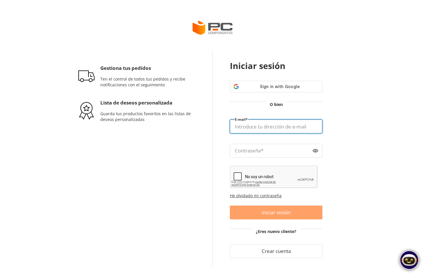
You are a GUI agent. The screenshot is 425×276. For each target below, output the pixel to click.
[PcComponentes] (212, 28)
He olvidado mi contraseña (256, 195)
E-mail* (241, 119)
